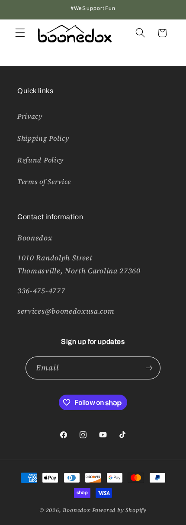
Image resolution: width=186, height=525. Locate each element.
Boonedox (76, 510)
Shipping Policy (43, 138)
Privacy (29, 116)
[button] (20, 33)
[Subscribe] (149, 368)
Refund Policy (40, 160)
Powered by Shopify (119, 510)
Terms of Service (44, 181)
